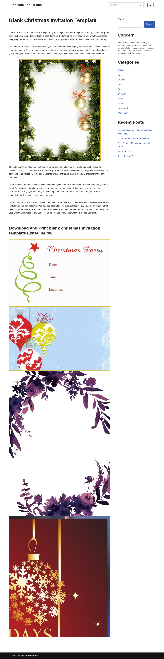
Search (121, 19)
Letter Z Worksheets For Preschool (133, 138)
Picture (121, 99)
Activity (121, 70)
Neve (13, 656)
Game (120, 89)
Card (120, 75)
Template (122, 103)
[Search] (141, 4)
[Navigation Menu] (150, 5)
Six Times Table (125, 151)
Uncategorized (124, 108)
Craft (120, 84)
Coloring (122, 80)
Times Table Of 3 (125, 156)
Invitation (122, 94)
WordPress (33, 656)
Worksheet (122, 113)
